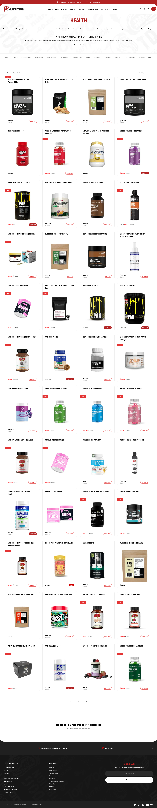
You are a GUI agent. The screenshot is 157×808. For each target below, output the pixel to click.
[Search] (140, 9)
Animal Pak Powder (127, 285)
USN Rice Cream (51, 337)
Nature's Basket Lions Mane (94, 594)
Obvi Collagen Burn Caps (54, 440)
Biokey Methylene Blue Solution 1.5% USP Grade (132, 235)
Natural (87, 57)
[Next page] (86, 702)
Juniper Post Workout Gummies (95, 646)
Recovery (118, 57)
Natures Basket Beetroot (130, 594)
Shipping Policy (9, 787)
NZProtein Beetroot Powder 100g (21, 594)
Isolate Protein (26, 57)
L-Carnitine (107, 57)
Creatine (97, 57)
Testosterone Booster (56, 781)
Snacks (51, 787)
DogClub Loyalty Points (11, 778)
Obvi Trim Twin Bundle (53, 491)
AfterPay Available (94, 2)
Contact (6, 770)
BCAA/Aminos (130, 57)
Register (6, 773)
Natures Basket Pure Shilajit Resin (21, 234)
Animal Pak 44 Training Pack (19, 182)
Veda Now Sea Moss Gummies (131, 646)
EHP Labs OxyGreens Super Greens (58, 182)
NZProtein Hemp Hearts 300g (131, 543)
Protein (15, 57)
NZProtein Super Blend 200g (56, 234)
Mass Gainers (51, 57)
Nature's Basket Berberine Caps (20, 440)
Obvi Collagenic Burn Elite (18, 285)
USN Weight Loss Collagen (18, 388)
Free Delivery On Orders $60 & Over (70, 2)
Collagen (142, 57)
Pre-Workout (54, 770)
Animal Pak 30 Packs (91, 285)
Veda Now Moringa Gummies (56, 388)
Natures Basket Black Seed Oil (132, 440)
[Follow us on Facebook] (148, 748)
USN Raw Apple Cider (53, 646)
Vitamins (52, 784)
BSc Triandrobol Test (16, 131)
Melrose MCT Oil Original (129, 182)
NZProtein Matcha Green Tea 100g (96, 79)
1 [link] (70, 702)
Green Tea (151, 57)
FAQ (5, 784)
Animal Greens (88, 543)
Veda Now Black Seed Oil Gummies (96, 491)
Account (6, 776)
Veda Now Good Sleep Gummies (132, 131)
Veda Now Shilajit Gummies (93, 182)
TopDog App (8, 781)
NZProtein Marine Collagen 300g (133, 79)
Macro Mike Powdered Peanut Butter (59, 543)
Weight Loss (39, 57)
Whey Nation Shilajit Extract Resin (21, 646)
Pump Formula (77, 57)
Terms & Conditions (10, 789)
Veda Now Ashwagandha (92, 388)
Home (77, 45)
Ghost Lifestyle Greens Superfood (58, 594)
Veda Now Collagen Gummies (131, 388)
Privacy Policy (8, 792)
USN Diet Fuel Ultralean (92, 440)
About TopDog (9, 768)
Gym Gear (52, 789)
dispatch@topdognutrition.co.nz (54, 748)
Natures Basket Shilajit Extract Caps (22, 337)
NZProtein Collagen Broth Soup (95, 234)
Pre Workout (64, 57)
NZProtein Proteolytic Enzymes (95, 337)
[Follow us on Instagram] (152, 748)
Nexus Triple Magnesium (129, 491)
